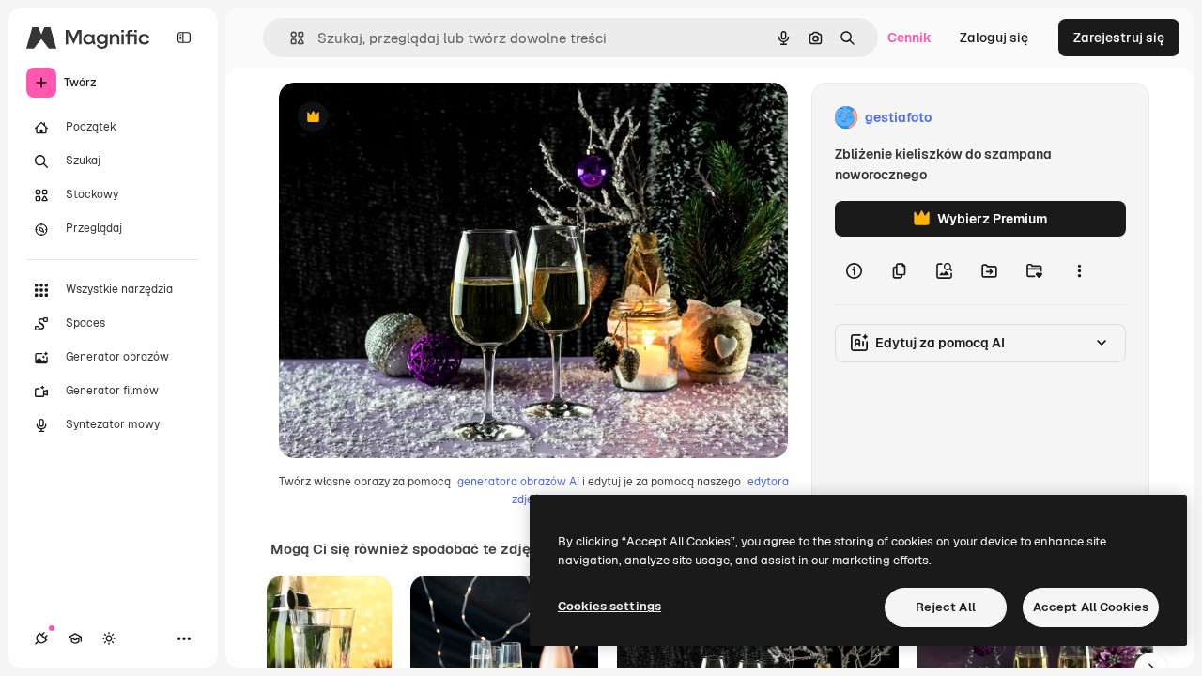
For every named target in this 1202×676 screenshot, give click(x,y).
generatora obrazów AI (518, 481)
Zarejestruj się (1118, 37)
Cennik (909, 37)
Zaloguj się (994, 37)
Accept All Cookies (1090, 607)
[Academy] (75, 638)
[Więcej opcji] (1079, 270)
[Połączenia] (41, 638)
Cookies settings (609, 606)
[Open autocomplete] (290, 38)
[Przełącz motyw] (109, 638)
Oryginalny (408, 118)
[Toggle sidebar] (184, 38)
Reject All (946, 607)
